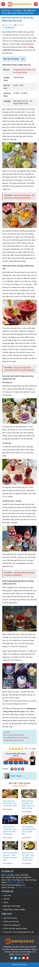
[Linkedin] (19, 958)
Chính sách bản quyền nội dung (15, 928)
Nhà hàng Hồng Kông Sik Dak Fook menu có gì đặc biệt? (29, 830)
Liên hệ (6, 899)
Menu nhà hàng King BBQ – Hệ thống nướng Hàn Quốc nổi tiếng (28, 804)
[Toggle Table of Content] (22, 59)
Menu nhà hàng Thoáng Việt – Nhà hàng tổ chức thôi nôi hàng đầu (9, 830)
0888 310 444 (13, 882)
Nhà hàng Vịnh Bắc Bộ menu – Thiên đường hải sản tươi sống (10, 856)
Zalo (20, 882)
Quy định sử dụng (10, 918)
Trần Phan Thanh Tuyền (24, 887)
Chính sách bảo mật (11, 921)
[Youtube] (23, 958)
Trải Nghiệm (17, 10)
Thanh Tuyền (8, 25)
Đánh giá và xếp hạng (12, 906)
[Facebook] (11, 958)
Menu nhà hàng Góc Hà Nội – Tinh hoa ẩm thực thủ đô (10, 803)
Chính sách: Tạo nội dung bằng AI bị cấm (19, 932)
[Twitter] (15, 958)
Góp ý (6, 902)
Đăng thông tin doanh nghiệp (14, 909)
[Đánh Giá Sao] (19, 4)
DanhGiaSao (6, 10)
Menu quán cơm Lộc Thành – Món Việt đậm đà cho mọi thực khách (28, 856)
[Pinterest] (27, 958)
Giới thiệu (7, 895)
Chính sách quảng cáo (12, 925)
